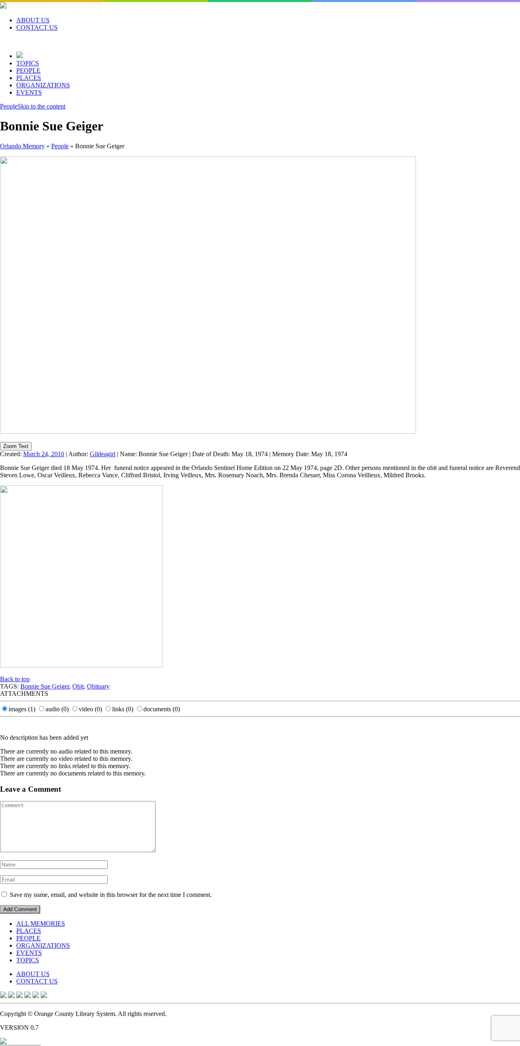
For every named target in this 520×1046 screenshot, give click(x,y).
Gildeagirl (102, 453)
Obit (78, 686)
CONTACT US (37, 27)
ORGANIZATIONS (43, 85)
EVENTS (29, 92)
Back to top (15, 679)
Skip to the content (41, 106)
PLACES (28, 77)
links (122, 709)
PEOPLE (28, 70)
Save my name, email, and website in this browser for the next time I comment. (111, 894)
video (90, 709)
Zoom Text (15, 446)
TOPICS (27, 63)
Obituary (98, 686)
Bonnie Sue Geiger (44, 686)
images (22, 709)
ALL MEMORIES (40, 923)
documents (161, 709)
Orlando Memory (22, 146)
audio (57, 709)
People (8, 106)
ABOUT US (33, 20)
